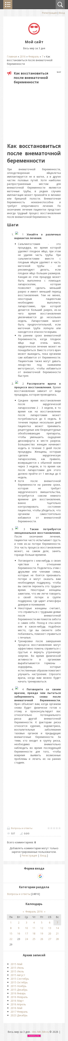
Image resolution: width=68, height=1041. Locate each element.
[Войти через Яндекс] (34, 876)
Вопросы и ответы (21, 828)
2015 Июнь (17, 967)
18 (33, 933)
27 (49, 939)
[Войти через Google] (40, 876)
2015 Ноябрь (18, 986)
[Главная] (34, 33)
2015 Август (18, 975)
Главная (12, 56)
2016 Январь (18, 993)
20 (49, 933)
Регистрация (49, 12)
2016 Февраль (19, 997)
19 (41, 933)
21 (57, 933)
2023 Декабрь (19, 1015)
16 (18, 933)
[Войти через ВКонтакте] (27, 876)
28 (57, 939)
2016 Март (17, 1000)
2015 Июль (17, 971)
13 (49, 928)
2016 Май (16, 1008)
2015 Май (16, 964)
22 (10, 939)
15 (10, 933)
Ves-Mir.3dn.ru (40, 1031)
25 (33, 939)
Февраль (33, 56)
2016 (23, 56)
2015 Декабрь (19, 989)
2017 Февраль (19, 1011)
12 (41, 928)
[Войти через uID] (21, 876)
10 (26, 928)
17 (26, 933)
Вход (62, 12)
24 (26, 939)
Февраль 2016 (34, 911)
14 (57, 928)
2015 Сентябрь (20, 978)
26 (41, 939)
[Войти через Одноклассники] (46, 876)
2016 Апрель (18, 1004)
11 (33, 928)
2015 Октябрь (19, 982)
